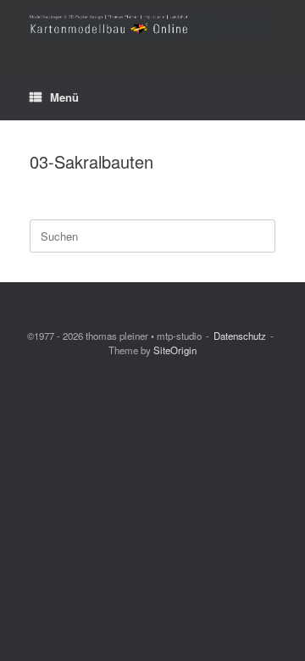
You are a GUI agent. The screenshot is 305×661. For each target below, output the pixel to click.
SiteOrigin (175, 350)
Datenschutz (240, 335)
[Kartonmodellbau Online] (152, 24)
